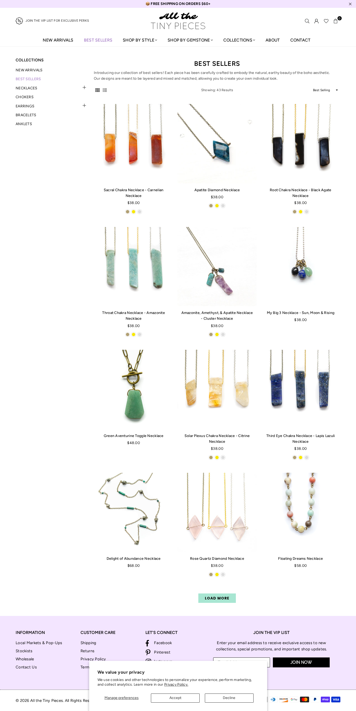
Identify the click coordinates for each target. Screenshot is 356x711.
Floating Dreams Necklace (300, 558)
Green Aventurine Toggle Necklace (134, 436)
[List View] (104, 90)
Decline (229, 698)
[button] (335, 21)
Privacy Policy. (176, 684)
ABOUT (273, 40)
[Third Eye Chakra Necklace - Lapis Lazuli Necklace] (300, 389)
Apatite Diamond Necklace (217, 190)
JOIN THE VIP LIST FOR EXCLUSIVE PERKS (57, 20)
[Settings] (316, 21)
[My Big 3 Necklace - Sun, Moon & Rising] (300, 266)
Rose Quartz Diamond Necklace (217, 558)
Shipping (88, 642)
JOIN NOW (301, 662)
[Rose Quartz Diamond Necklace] (216, 512)
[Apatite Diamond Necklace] (216, 143)
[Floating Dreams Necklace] (300, 512)
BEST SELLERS (98, 40)
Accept (175, 698)
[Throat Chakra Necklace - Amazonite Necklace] (133, 266)
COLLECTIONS (237, 40)
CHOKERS (25, 97)
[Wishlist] (326, 21)
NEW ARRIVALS (58, 40)
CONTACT (300, 40)
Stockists (24, 651)
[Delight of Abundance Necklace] (133, 512)
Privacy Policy (93, 659)
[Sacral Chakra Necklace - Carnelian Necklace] (133, 143)
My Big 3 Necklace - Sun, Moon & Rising (301, 313)
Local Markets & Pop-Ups (39, 642)
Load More (217, 598)
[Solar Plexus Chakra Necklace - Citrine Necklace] (216, 389)
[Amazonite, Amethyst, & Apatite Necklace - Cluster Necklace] (216, 266)
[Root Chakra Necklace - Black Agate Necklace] (300, 143)
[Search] (307, 21)
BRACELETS (26, 115)
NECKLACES (27, 88)
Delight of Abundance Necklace (134, 558)
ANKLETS (24, 124)
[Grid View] (97, 90)
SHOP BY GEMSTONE (189, 40)
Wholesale (25, 659)
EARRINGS (25, 106)
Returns (87, 651)
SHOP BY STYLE (138, 40)
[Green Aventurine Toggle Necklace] (133, 389)
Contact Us (26, 667)
